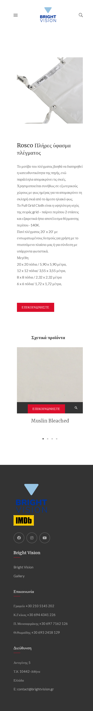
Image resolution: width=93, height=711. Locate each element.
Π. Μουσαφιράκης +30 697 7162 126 (41, 623)
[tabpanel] (50, 386)
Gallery (19, 576)
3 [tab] (52, 439)
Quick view (76, 408)
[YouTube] (44, 537)
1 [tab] (43, 439)
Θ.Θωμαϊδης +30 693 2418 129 (37, 632)
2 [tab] (47, 439)
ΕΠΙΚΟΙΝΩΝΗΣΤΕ (35, 307)
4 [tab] (56, 439)
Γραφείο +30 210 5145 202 (34, 606)
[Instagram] (31, 537)
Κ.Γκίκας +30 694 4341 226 (35, 615)
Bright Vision (23, 567)
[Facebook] (19, 537)
